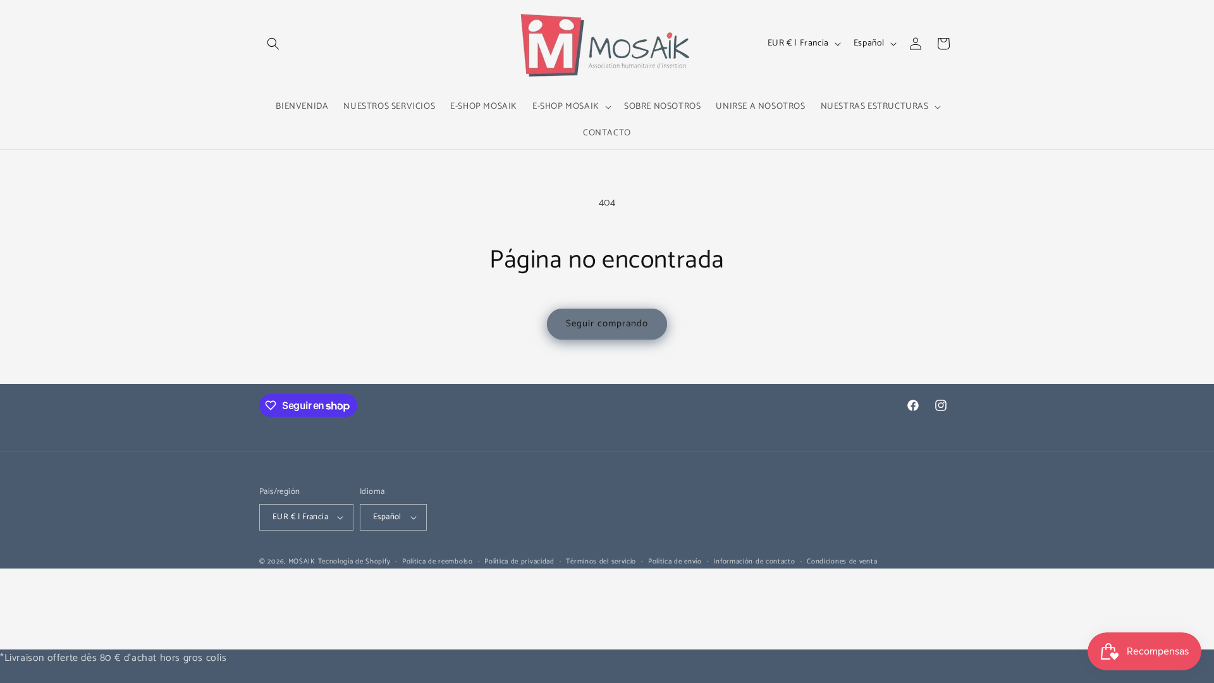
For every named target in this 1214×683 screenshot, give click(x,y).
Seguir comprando (607, 323)
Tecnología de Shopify (354, 561)
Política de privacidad (519, 561)
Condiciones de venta (842, 561)
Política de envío (675, 561)
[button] (273, 44)
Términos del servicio (601, 561)
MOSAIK (302, 561)
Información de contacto (754, 561)
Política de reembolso (437, 561)
